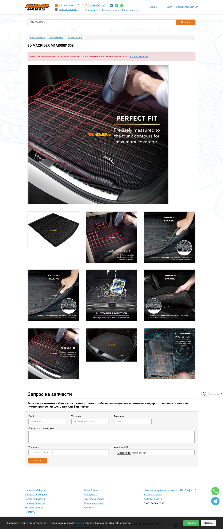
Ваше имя (119, 416)
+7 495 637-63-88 (96, 5)
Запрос (37, 460)
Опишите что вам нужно (41, 428)
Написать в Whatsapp (36, 490)
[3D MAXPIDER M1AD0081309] (111, 134)
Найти (186, 22)
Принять (191, 523)
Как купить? (90, 494)
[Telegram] (116, 5)
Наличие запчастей (35, 503)
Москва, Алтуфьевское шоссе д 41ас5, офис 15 (112, 10)
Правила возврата (93, 503)
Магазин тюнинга (68, 9)
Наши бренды (91, 490)
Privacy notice (213, 394)
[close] (221, 393)
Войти (170, 7)
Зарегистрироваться (187, 7)
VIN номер (33, 447)
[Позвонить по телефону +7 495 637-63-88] (85, 5)
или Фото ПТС (121, 447)
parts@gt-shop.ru (153, 499)
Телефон (76, 416)
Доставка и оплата (94, 499)
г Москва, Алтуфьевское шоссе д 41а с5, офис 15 (170, 490)
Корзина (152, 7)
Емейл (31, 416)
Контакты (30, 512)
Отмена (208, 523)
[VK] (111, 5)
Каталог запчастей (69, 5)
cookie (79, 523)
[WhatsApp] (122, 5)
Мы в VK (88, 507)
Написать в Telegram (36, 494)
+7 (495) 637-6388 (139, 56)
